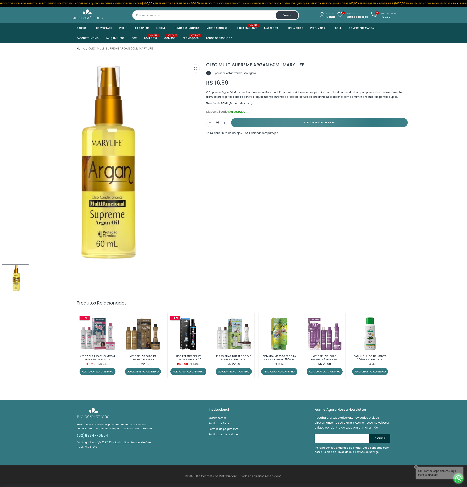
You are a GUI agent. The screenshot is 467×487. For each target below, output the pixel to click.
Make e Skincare (217, 28)
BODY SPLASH (104, 28)
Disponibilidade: (217, 111)
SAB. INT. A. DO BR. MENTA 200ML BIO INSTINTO (370, 358)
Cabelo (82, 28)
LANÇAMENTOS (115, 38)
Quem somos (217, 418)
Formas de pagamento (223, 429)
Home (81, 48)
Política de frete (219, 423)
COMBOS (169, 37)
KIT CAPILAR (141, 28)
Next (381, 345)
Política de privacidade (223, 434)
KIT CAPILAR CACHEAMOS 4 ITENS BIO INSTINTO (97, 358)
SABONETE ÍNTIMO (88, 38)
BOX (134, 38)
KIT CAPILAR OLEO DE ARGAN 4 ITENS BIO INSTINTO (143, 358)
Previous (85, 345)
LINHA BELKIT (295, 28)
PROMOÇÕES (190, 37)
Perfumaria (318, 28)
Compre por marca (362, 28)
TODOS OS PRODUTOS (219, 38)
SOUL (338, 28)
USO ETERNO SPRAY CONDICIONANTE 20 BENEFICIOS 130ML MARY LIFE (188, 358)
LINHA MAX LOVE (247, 27)
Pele (122, 28)
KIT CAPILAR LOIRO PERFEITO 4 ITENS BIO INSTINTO (324, 358)
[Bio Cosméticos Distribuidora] (87, 15)
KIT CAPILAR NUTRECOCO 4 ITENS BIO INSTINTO (233, 358)
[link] (112, 319)
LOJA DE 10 (150, 37)
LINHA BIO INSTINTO (187, 28)
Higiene (161, 28)
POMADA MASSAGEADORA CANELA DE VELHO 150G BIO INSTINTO (279, 358)
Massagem (271, 28)
